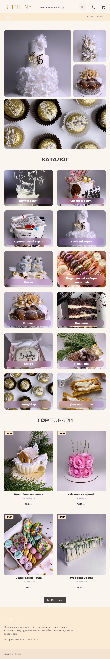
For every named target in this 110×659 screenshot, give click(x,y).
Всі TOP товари (55, 600)
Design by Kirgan (12, 654)
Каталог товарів (95, 16)
